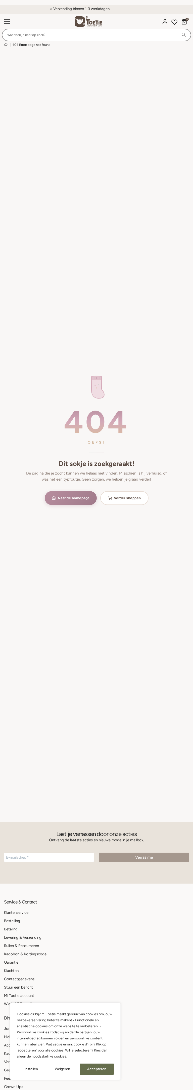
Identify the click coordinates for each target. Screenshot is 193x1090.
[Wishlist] (174, 22)
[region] (65, 1041)
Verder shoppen (127, 498)
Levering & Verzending (22, 937)
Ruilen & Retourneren (21, 945)
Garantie (11, 962)
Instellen (31, 1069)
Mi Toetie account (19, 995)
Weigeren (62, 1069)
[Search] (184, 35)
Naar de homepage (74, 498)
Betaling (11, 929)
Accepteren (96, 1069)
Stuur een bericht (18, 987)
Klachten (11, 970)
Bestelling (12, 921)
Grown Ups (13, 1086)
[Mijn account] (165, 22)
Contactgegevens (19, 979)
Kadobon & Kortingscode (25, 954)
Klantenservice (16, 912)
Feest (8, 1078)
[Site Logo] (88, 21)
